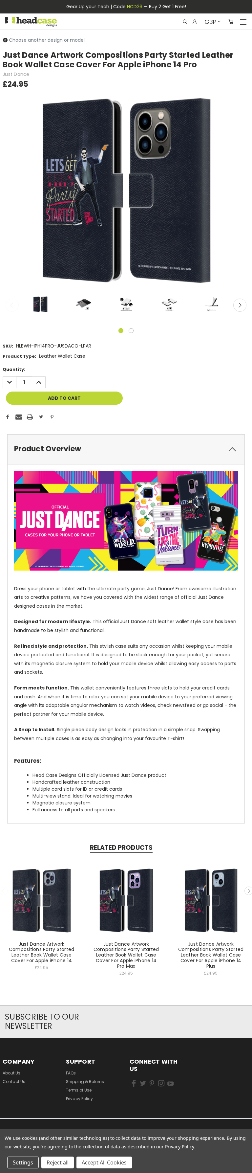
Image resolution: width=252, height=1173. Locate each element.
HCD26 (134, 6)
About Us (11, 1073)
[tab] (126, 449)
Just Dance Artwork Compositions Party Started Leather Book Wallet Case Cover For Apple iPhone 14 (41, 952)
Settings (23, 1162)
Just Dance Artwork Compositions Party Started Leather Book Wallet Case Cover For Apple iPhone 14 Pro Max (126, 955)
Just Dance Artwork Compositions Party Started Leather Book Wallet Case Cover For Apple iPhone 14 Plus (211, 955)
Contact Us (14, 1081)
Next (239, 305)
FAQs (71, 1073)
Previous (12, 305)
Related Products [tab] (121, 847)
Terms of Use (79, 1090)
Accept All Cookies (104, 1162)
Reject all (58, 1162)
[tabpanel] (40, 305)
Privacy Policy (79, 1098)
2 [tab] (131, 330)
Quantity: (14, 369)
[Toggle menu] (243, 21)
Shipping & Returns (85, 1081)
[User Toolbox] (194, 22)
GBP (210, 22)
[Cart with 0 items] (230, 22)
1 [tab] (120, 330)
